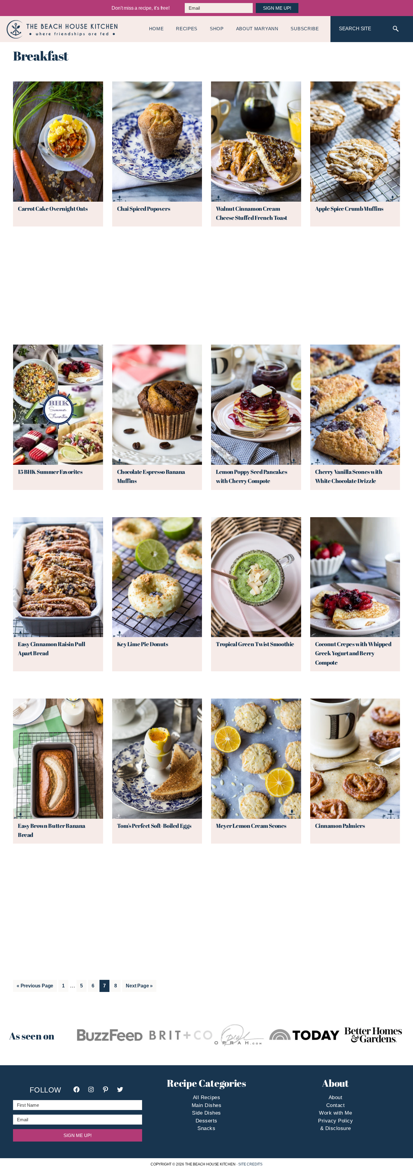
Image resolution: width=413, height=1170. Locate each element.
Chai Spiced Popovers (143, 209)
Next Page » (139, 987)
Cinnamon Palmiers (340, 826)
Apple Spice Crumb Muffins (349, 209)
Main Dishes (207, 1105)
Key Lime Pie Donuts (142, 644)
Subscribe (305, 28)
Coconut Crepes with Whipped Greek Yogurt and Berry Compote (353, 653)
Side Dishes (206, 1113)
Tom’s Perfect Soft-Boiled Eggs (154, 826)
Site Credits (250, 1164)
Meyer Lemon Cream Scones (251, 826)
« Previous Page (35, 987)
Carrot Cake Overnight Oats (52, 209)
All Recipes (206, 1098)
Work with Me (335, 1113)
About (336, 1098)
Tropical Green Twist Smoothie (255, 644)
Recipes (186, 28)
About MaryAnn (257, 28)
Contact (335, 1105)
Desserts (206, 1121)
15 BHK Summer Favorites (50, 472)
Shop (217, 28)
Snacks (206, 1129)
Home (156, 28)
